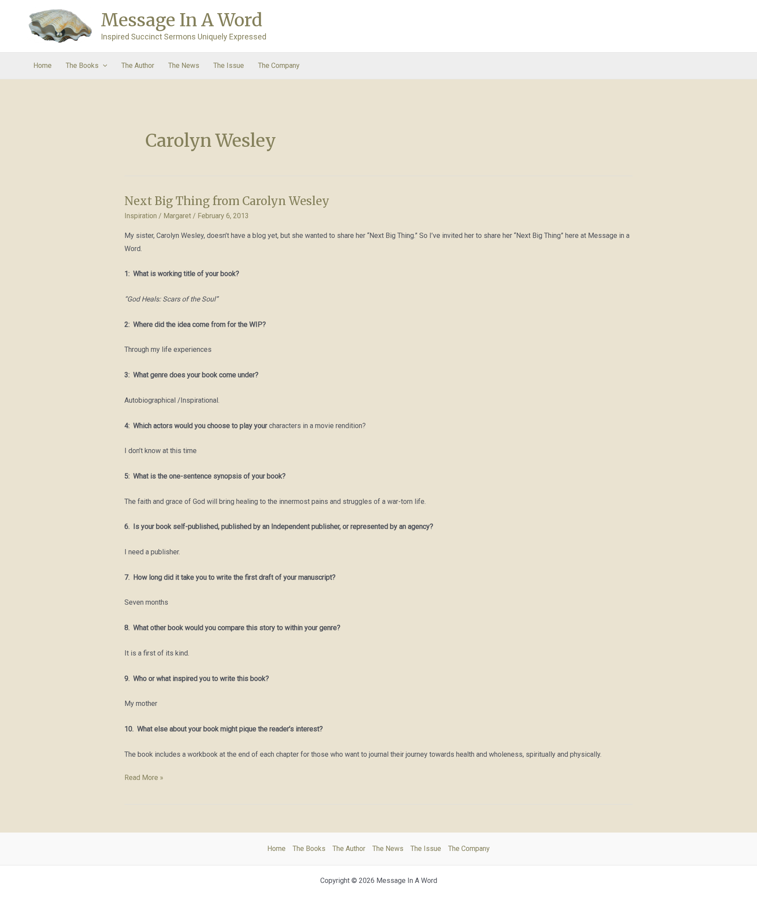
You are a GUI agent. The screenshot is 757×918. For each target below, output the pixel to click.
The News (183, 65)
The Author (137, 65)
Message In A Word (181, 20)
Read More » (143, 778)
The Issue (228, 65)
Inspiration (140, 216)
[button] (103, 66)
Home (42, 65)
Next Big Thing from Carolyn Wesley (226, 201)
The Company (279, 65)
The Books (82, 65)
